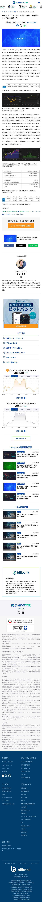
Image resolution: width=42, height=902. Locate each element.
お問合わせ (24, 835)
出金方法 (23, 807)
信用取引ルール (25, 810)
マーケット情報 (12, 11)
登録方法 (23, 788)
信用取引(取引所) (6, 791)
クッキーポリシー (23, 863)
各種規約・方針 (6, 846)
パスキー (23, 829)
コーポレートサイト (7, 762)
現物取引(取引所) (6, 788)
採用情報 (4, 771)
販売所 (4, 794)
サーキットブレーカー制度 (28, 816)
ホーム (3, 11)
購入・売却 (24, 797)
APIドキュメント (25, 826)
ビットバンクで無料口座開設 (21, 226)
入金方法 (23, 794)
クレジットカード (7, 797)
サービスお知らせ (26, 819)
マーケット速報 (25, 777)
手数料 (23, 801)
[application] (21, 387)
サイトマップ (35, 863)
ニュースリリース (7, 765)
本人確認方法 (25, 791)
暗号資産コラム (25, 768)
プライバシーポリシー (10, 863)
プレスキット (5, 768)
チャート (23, 774)
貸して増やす (5, 801)
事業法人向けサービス (8, 804)
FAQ (22, 823)
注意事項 (23, 832)
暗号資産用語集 (25, 765)
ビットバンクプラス (27, 762)
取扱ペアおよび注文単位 (28, 804)
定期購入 (23, 813)
